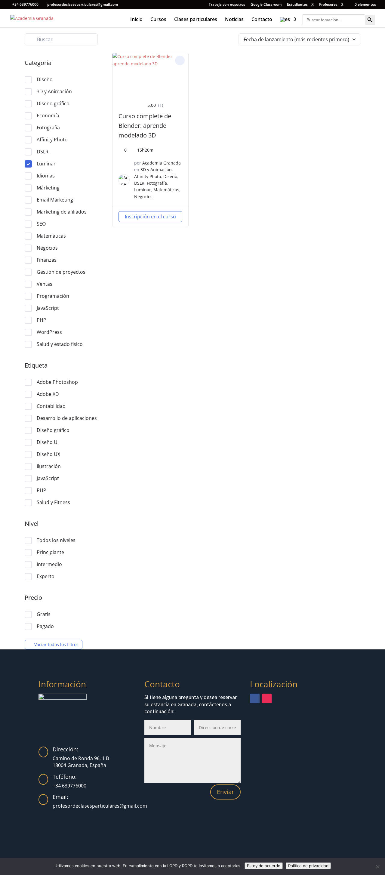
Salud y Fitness (53, 502)
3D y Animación (54, 91)
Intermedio (49, 564)
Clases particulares (195, 20)
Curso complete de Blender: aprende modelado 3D (145, 125)
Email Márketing (55, 199)
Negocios (47, 248)
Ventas (44, 284)
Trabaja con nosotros (227, 5)
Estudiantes (297, 5)
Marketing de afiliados (62, 211)
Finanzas (47, 260)
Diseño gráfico (53, 103)
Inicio (136, 20)
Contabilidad (51, 406)
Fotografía (48, 127)
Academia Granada (161, 163)
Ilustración (49, 466)
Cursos (158, 20)
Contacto (261, 20)
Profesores (328, 5)
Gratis (44, 614)
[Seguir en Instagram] (267, 698)
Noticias (234, 20)
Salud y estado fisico (60, 344)
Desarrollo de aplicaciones (67, 418)
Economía (48, 115)
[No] (377, 867)
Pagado (45, 626)
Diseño (45, 79)
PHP (41, 320)
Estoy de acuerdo (263, 865)
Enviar (225, 792)
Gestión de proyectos (61, 272)
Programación (53, 296)
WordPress (49, 332)
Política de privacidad (308, 865)
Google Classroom (266, 5)
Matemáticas (51, 236)
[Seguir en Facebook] (255, 698)
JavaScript (48, 308)
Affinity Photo (52, 139)
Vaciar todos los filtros (56, 644)
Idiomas (46, 175)
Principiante (50, 552)
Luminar (46, 163)
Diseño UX (48, 454)
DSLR (42, 151)
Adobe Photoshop (57, 382)
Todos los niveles (56, 540)
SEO (41, 223)
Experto (45, 576)
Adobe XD (48, 394)
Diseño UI (48, 442)
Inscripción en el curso (150, 216)
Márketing (48, 187)
